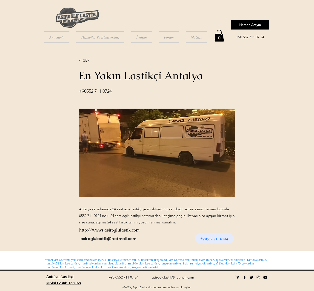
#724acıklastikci (225, 263)
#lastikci (134, 260)
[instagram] (258, 277)
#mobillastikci (53, 260)
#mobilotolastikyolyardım (143, 263)
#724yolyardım (245, 263)
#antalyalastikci (73, 260)
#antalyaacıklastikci (114, 263)
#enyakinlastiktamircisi (174, 263)
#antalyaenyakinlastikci (90, 267)
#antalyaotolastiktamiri (59, 267)
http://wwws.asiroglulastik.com (109, 230)
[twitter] (251, 277)
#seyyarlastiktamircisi (145, 267)
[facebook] (244, 277)
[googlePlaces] (237, 277)
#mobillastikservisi (95, 260)
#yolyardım (222, 260)
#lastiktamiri (148, 260)
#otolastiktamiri (188, 260)
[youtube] (265, 277)
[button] (219, 36)
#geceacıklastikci (167, 260)
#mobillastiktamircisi (117, 267)
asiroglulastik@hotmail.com (108, 238)
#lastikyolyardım (118, 260)
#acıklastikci (238, 260)
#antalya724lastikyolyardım (62, 263)
